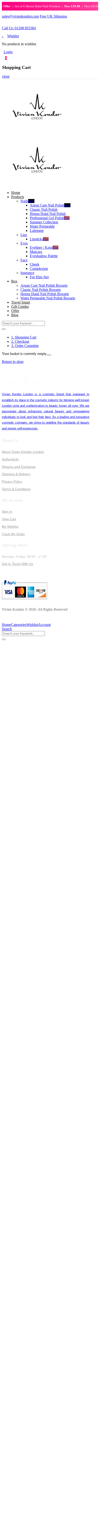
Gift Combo (20, 307)
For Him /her (39, 277)
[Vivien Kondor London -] (37, 131)
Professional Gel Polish (50, 218)
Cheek (34, 264)
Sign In (7, 511)
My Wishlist (10, 526)
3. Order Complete (25, 346)
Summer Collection (44, 222)
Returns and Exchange (19, 467)
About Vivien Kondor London (23, 452)
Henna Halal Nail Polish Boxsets (44, 294)
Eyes (24, 243)
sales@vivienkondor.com (20, 16)
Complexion (39, 269)
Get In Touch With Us (17, 564)
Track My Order (13, 534)
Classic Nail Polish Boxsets (40, 290)
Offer (15, 311)
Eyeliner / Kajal (44, 247)
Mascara (36, 252)
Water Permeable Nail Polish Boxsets (47, 298)
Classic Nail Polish (43, 209)
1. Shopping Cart (23, 337)
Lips (23, 235)
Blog (14, 315)
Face (23, 260)
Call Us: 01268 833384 (19, 28)
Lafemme (37, 231)
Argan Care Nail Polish (50, 205)
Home (15, 193)
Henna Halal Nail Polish (48, 214)
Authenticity (10, 459)
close (6, 76)
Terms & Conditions (16, 489)
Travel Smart (20, 302)
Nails (27, 201)
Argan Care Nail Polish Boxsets (43, 285)
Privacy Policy (12, 481)
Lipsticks (39, 239)
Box (14, 281)
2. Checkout (20, 341)
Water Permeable (42, 226)
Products (17, 197)
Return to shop (12, 362)
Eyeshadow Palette (44, 256)
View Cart (9, 519)
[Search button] (4, 329)
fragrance (27, 273)
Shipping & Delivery (16, 474)
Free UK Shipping (53, 16)
